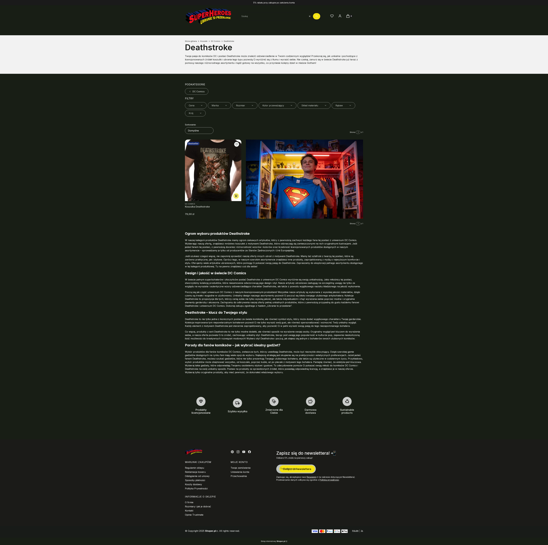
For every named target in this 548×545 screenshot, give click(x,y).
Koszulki (203, 41)
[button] (316, 16)
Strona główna (191, 41)
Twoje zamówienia (240, 467)
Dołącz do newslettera (297, 469)
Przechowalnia (239, 476)
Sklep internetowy (273, 541)
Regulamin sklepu (194, 467)
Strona (352, 132)
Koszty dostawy (193, 484)
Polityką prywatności (329, 480)
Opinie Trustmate (194, 514)
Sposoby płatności (195, 480)
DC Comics (215, 41)
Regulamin (311, 477)
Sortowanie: (190, 124)
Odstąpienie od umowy (197, 476)
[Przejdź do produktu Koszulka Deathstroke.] (213, 170)
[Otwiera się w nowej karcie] (232, 452)
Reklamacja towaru (195, 472)
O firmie (189, 502)
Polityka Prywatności (196, 488)
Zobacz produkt (236, 196)
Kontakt (189, 510)
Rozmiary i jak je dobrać (198, 506)
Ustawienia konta (240, 472)
